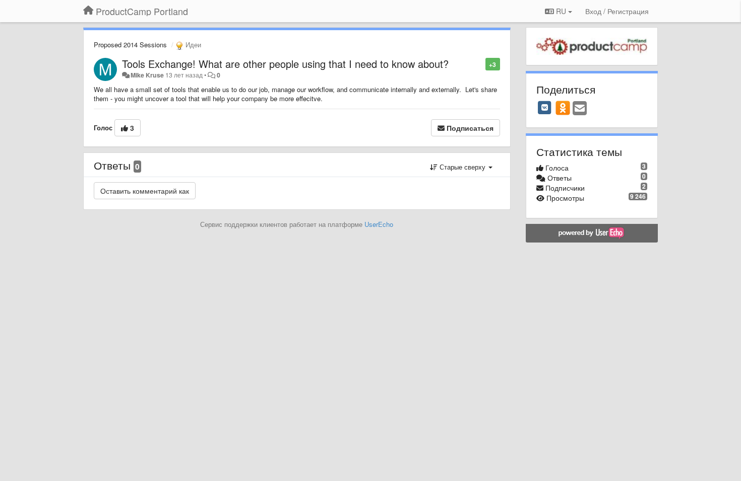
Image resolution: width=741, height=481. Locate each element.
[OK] (562, 107)
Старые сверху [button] (462, 167)
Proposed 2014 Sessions (130, 44)
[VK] (544, 107)
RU (561, 11)
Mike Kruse (147, 74)
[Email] (580, 108)
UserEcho (378, 224)
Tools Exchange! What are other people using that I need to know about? (285, 63)
